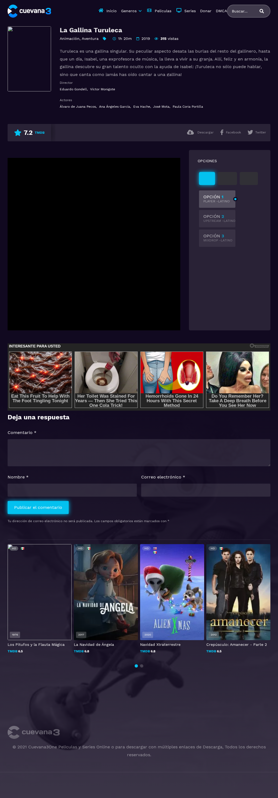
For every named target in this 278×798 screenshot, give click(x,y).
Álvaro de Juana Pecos (78, 106)
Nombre (18, 477)
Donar (205, 11)
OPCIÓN (216, 198)
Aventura (90, 38)
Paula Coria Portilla (188, 106)
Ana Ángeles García (114, 106)
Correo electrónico (163, 477)
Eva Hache (141, 106)
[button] (136, 666)
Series (190, 11)
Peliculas (163, 11)
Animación (70, 38)
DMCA (221, 11)
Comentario (22, 432)
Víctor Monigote (102, 89)
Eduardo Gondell (73, 89)
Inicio (111, 11)
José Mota (161, 106)
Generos (129, 11)
